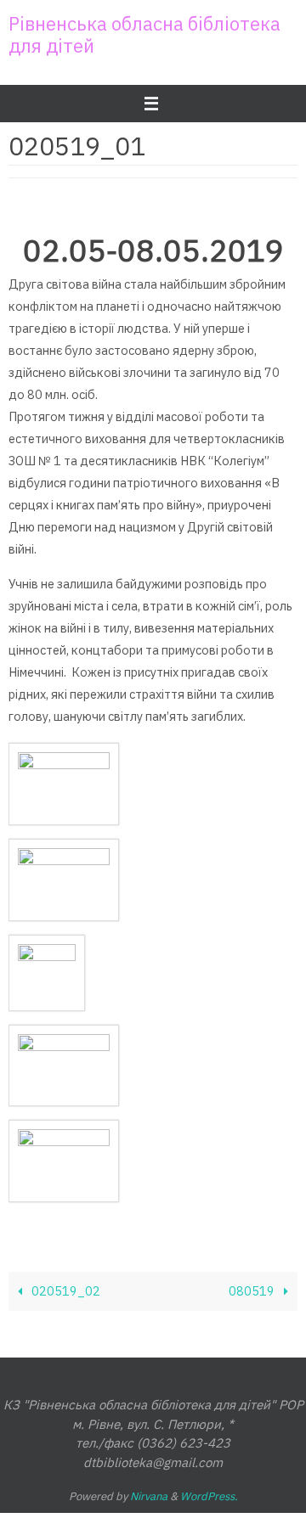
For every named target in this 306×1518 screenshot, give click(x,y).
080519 (253, 1291)
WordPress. (209, 1496)
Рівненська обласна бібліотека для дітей (144, 34)
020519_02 (64, 1291)
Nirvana (148, 1496)
